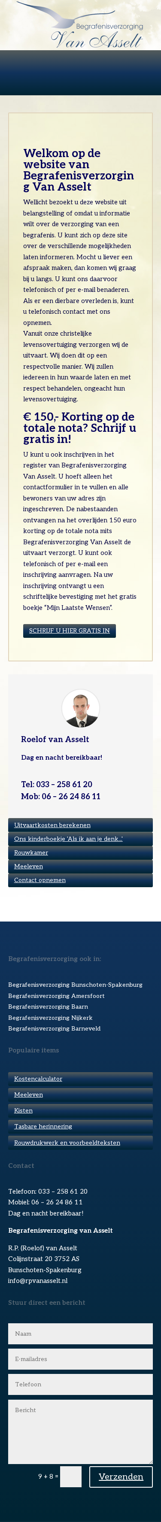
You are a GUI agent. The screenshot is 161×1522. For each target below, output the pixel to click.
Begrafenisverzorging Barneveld (54, 1028)
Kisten (23, 1110)
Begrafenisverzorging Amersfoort (56, 996)
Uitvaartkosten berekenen (52, 825)
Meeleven (28, 866)
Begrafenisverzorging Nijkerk (50, 1018)
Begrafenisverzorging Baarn (48, 1006)
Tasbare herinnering (43, 1126)
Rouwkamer (31, 852)
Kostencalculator (38, 1078)
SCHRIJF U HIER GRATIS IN (69, 630)
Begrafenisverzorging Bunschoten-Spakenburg (75, 984)
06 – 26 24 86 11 (57, 1202)
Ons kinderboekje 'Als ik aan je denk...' (68, 839)
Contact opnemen (40, 880)
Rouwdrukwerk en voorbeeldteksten (67, 1142)
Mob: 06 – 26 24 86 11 (60, 796)
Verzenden (121, 1477)
